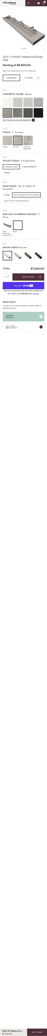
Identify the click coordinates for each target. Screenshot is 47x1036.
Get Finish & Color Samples (17, 120)
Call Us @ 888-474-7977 (11, 327)
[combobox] (31, 3)
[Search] (31, 3)
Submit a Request (10, 316)
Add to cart (28, 277)
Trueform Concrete (9, 3)
